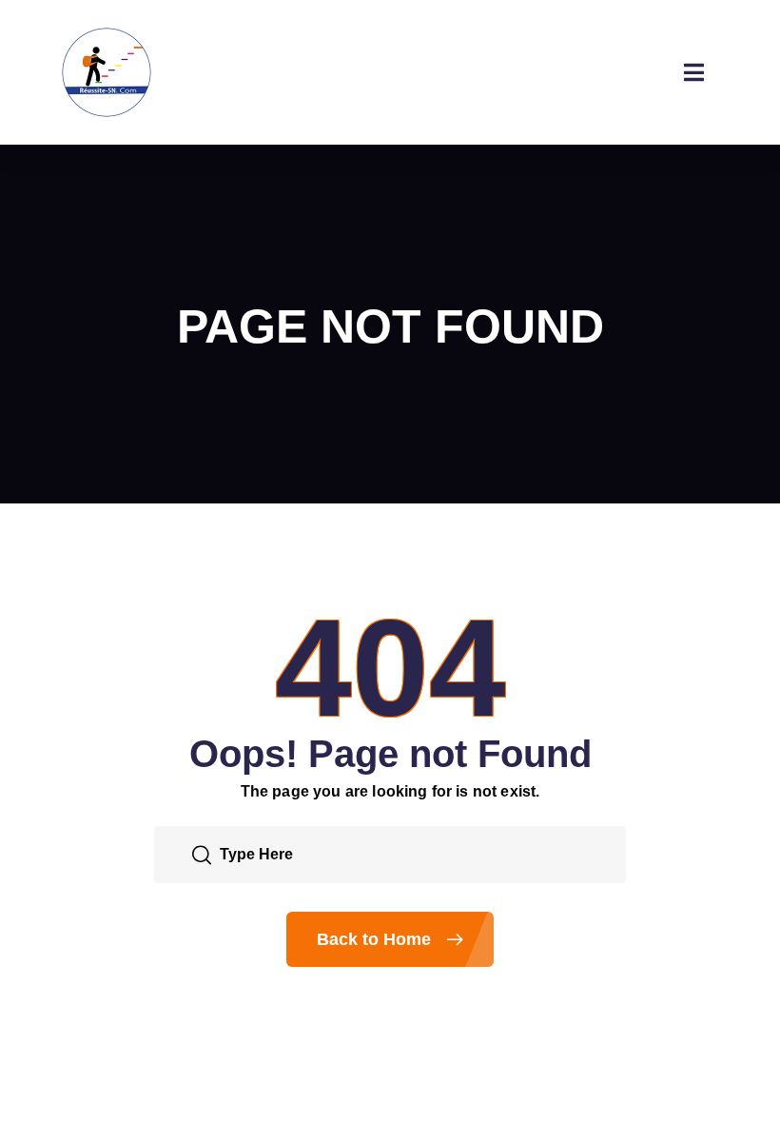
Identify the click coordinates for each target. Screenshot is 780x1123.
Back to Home (376, 939)
